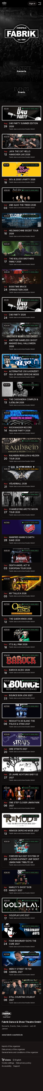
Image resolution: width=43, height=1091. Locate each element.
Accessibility (6, 1066)
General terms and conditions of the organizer (20, 1052)
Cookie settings (8, 1063)
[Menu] (39, 3)
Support (16, 1066)
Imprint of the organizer (11, 1046)
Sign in (32, 3)
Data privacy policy (23, 1063)
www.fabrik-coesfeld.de (12, 1035)
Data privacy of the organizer (13, 1049)
